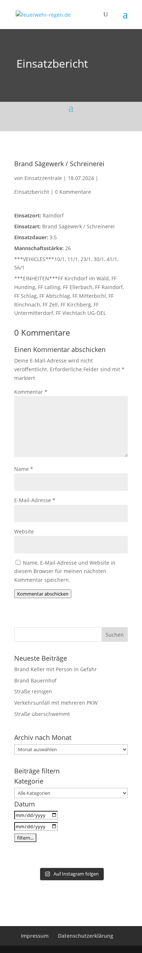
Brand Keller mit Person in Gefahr (55, 669)
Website (24, 531)
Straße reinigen (33, 691)
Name (23, 468)
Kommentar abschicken (42, 593)
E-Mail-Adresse (34, 500)
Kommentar (30, 391)
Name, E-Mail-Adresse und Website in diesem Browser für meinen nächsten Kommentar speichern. (64, 571)
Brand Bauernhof (35, 680)
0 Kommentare (73, 191)
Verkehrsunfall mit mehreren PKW (56, 702)
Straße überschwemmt (42, 713)
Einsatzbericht (52, 63)
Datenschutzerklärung (85, 935)
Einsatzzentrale (43, 178)
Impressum (34, 935)
